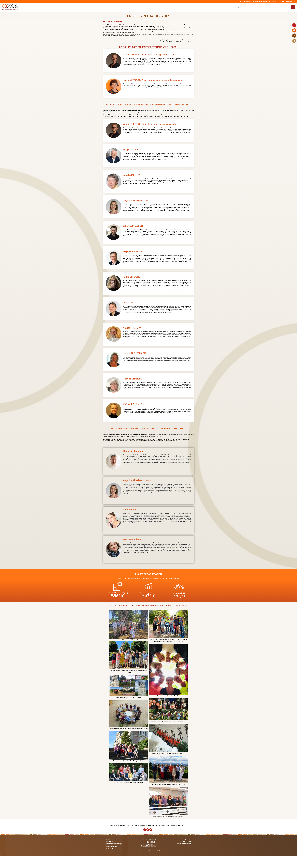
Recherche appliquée (271, 7)
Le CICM (209, 7)
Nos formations (218, 7)
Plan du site (188, 839)
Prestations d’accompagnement (234, 7)
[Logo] (10, 7)
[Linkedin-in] (147, 829)
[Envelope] (150, 829)
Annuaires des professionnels (254, 7)
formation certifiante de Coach (130, 110)
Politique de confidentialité (184, 843)
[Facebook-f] (144, 829)
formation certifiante (128, 434)
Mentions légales (186, 841)
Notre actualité (284, 7)
